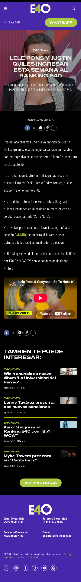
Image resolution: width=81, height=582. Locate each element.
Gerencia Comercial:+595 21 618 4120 (16, 533)
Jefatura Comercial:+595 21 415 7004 (54, 520)
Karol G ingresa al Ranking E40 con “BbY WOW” (27, 431)
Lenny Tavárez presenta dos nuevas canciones (29, 404)
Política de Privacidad (27, 557)
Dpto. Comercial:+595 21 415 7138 (14, 520)
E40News (40, 50)
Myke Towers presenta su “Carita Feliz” (27, 458)
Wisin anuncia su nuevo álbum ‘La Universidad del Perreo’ (30, 378)
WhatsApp (61, 22)
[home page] (40, 8)
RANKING (21, 234)
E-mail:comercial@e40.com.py (56, 533)
